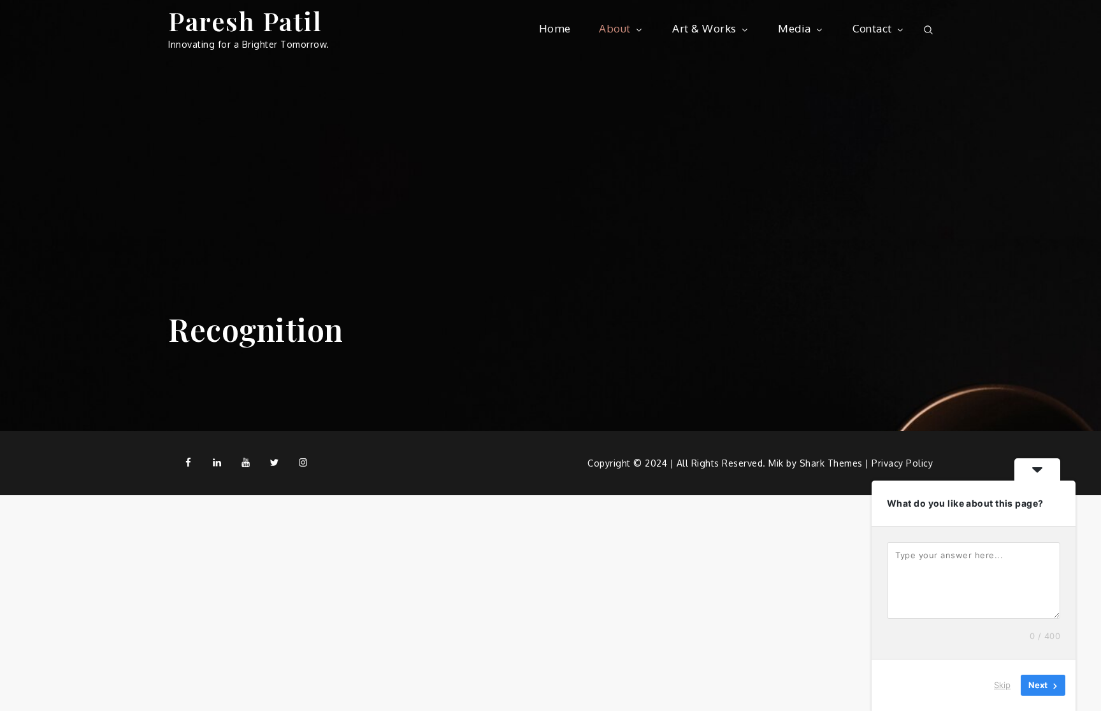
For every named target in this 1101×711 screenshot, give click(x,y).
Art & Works (704, 28)
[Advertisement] (550, 153)
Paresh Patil (245, 21)
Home (555, 28)
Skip (1002, 685)
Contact (872, 28)
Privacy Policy (902, 463)
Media (794, 28)
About (615, 28)
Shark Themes (833, 463)
